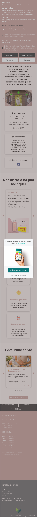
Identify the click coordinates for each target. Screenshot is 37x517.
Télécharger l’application (18, 270)
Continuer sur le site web (18, 275)
